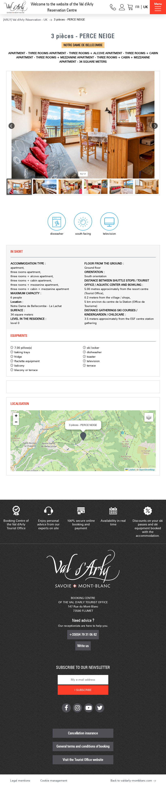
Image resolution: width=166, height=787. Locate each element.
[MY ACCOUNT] (122, 7)
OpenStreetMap (147, 469)
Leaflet (131, 469)
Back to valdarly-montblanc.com (131, 780)
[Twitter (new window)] (99, 707)
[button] (130, 7)
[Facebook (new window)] (66, 707)
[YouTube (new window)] (88, 707)
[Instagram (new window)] (77, 707)
